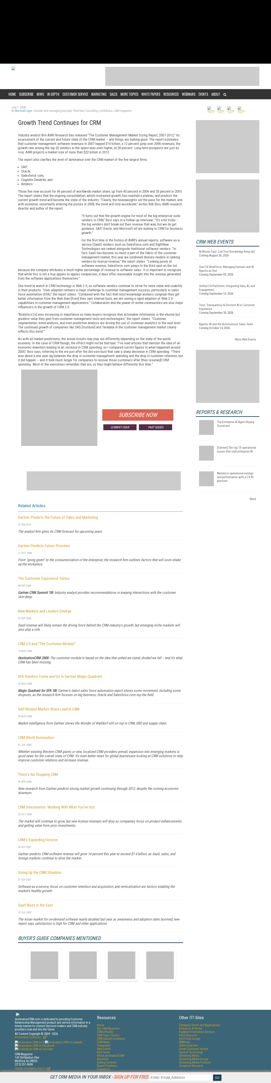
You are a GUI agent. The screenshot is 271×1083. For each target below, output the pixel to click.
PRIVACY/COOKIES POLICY (30, 1068)
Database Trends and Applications (199, 1025)
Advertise (102, 1059)
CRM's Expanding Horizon (38, 839)
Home (12, 94)
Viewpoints (104, 1045)
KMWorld (184, 1042)
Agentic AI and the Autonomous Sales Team (226, 324)
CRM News (103, 1042)
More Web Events (245, 339)
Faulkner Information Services (197, 1032)
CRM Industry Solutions (111, 1038)
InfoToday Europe (189, 1038)
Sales (113, 94)
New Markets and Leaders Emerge (44, 611)
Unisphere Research (191, 1066)
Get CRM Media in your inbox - (99, 1077)
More (253, 499)
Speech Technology (191, 1052)
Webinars (188, 94)
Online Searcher (188, 1045)
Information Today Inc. (28, 1037)
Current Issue (120, 427)
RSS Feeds (103, 1052)
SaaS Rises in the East (35, 905)
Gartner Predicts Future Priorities (44, 545)
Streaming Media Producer (195, 1062)
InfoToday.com (188, 1035)
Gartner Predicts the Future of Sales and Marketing (58, 517)
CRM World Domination (36, 737)
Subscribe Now (138, 415)
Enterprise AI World (190, 1028)
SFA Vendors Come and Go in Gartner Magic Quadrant (60, 676)
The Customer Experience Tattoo (44, 578)
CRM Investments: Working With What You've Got (56, 807)
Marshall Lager (23, 110)
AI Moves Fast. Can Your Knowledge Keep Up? (227, 252)
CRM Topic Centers (108, 1035)
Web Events (104, 1049)
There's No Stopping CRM (38, 774)
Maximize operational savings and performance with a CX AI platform (235, 477)
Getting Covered (106, 1062)
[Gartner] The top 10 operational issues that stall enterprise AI (236, 449)
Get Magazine (108, 1028)
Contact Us (103, 1069)
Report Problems (107, 1066)
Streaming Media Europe (193, 1059)
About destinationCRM (110, 1055)
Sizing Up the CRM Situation (39, 872)
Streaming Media (189, 1055)
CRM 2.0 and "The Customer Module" (47, 643)
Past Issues (155, 427)
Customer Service (75, 94)
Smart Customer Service (193, 1049)
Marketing (98, 94)
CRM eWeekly (105, 1032)
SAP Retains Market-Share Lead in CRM (48, 709)
